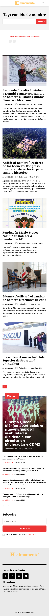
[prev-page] (10, 41)
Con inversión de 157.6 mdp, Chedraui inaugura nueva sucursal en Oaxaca (23, 457)
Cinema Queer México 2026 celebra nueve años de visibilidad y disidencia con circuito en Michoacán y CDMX (24, 433)
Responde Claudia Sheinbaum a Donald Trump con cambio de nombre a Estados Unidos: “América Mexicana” (24, 95)
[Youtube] (26, 576)
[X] (19, 576)
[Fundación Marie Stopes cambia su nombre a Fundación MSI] (24, 213)
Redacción (23, 304)
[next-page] (15, 386)
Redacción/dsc (24, 243)
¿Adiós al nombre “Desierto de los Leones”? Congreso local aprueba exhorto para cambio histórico (23, 168)
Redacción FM (24, 104)
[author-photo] (16, 104)
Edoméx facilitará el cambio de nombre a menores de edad (24, 298)
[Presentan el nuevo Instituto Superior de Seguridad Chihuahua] (24, 337)
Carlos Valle (23, 177)
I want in (23, 528)
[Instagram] (12, 576)
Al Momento (8, 104)
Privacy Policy (30, 534)
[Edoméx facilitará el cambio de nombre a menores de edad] (24, 277)
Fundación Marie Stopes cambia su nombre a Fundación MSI (20, 235)
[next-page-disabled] (14, 41)
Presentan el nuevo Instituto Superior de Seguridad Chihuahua (24, 360)
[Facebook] (5, 576)
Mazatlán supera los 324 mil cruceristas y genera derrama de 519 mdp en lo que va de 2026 (23, 469)
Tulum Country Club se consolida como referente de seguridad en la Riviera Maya (23, 495)
